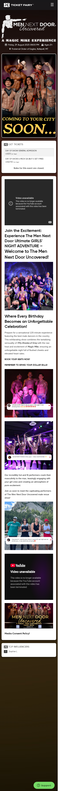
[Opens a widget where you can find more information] (44, 785)
